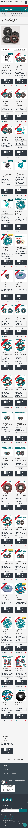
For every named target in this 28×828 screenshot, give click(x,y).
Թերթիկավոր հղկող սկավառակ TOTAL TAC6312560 (20, 109)
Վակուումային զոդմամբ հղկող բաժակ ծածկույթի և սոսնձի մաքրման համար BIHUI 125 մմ (20, 181)
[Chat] (25, 825)
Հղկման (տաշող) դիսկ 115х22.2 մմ (20, 252)
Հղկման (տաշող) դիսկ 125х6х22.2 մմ (20, 602)
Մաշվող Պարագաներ (15, 13)
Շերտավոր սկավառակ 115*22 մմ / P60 (6, 534)
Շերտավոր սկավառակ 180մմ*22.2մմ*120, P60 (20, 430)
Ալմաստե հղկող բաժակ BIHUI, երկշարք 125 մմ (6, 72)
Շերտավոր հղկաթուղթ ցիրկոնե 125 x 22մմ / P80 (19, 394)
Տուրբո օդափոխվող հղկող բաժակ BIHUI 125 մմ (5, 218)
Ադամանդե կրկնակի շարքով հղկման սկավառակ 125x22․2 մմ (20, 639)
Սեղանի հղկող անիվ (6, 602)
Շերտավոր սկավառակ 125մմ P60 (6, 568)
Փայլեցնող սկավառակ (18, 709)
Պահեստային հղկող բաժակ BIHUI (5, 181)
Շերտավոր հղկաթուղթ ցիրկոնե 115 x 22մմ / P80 (5, 359)
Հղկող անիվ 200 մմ (19, 290)
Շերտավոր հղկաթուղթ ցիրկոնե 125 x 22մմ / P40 (19, 359)
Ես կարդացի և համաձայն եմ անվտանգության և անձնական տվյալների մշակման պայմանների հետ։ (14, 820)
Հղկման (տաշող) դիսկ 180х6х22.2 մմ (7, 709)
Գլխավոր (4, 13)
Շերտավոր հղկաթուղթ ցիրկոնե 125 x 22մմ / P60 (5, 394)
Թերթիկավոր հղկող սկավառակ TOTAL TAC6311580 (20, 74)
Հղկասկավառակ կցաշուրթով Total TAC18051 (20, 143)
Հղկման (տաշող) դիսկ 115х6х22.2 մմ (7, 290)
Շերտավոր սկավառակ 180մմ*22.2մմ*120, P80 (6, 465)
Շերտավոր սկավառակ (4, 428)
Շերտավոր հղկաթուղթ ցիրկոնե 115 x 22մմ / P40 (5, 324)
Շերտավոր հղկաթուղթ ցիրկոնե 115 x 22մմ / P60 (19, 324)
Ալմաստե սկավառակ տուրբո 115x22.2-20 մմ (20, 219)
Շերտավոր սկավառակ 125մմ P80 (20, 568)
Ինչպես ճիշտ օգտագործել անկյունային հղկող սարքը (16, 780)
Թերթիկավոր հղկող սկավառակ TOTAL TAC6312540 (7, 109)
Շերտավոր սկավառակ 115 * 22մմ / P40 (19, 500)
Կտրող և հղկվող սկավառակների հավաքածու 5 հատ (20, 675)
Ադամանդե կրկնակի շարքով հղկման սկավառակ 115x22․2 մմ (7, 639)
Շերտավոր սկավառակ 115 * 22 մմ (20, 465)
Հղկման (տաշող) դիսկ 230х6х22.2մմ (7, 743)
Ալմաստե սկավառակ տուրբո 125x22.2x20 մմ (7, 255)
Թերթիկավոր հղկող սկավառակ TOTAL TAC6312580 (7, 145)
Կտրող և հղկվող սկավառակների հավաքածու (6, 675)
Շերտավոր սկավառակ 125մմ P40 (20, 534)
